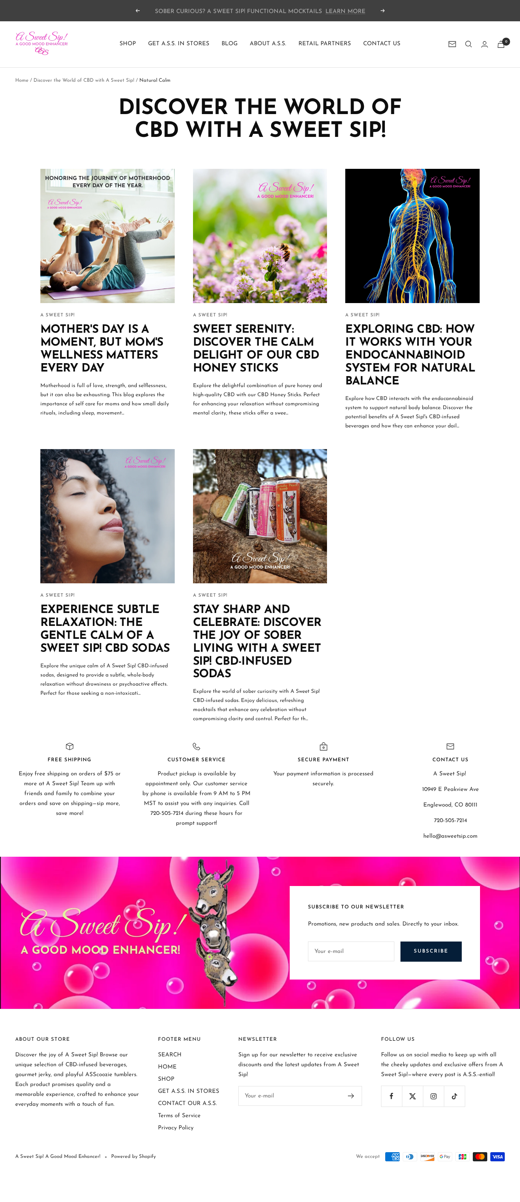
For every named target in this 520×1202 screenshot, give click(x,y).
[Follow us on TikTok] (454, 1096)
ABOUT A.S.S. (268, 44)
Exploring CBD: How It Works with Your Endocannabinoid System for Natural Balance (410, 355)
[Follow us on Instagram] (433, 1096)
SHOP (128, 44)
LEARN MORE (345, 10)
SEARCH (170, 1055)
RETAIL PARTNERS (324, 44)
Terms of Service (179, 1116)
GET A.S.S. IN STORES (178, 44)
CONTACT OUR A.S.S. (187, 1104)
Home (22, 80)
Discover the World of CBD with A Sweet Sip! (83, 80)
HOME (167, 1067)
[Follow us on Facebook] (391, 1096)
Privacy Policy (175, 1128)
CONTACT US (381, 44)
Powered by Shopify (133, 1156)
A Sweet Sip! (57, 315)
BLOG (230, 44)
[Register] (351, 1096)
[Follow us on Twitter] (412, 1096)
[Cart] (501, 44)
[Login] (484, 44)
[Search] (468, 44)
